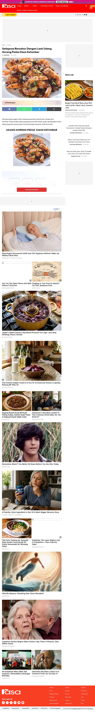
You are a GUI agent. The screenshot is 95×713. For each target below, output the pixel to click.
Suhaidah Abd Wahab (71, 110)
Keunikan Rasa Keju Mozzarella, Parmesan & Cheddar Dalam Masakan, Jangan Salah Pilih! (79, 128)
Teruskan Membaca (31, 189)
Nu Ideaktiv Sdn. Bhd (77, 708)
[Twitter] (80, 15)
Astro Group (90, 708)
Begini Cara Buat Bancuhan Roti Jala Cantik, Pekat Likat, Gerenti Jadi (78, 105)
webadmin (6, 55)
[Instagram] (78, 15)
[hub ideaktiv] (91, 5)
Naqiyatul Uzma (75, 156)
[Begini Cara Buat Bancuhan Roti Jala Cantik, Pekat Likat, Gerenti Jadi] (79, 90)
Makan (9, 45)
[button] (86, 6)
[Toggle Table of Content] (56, 102)
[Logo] (9, 6)
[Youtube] (84, 15)
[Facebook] (76, 15)
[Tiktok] (82, 15)
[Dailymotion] (86, 15)
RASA (3, 45)
